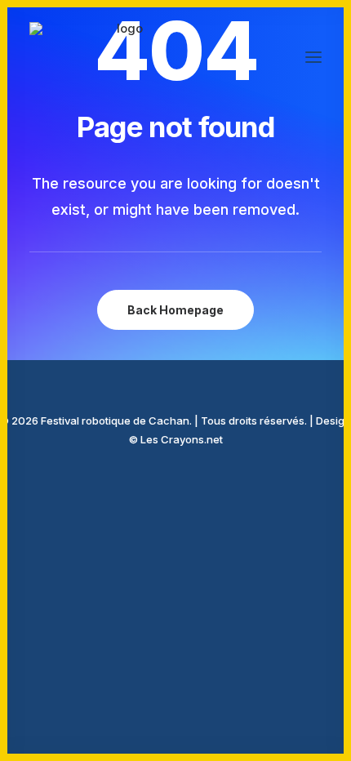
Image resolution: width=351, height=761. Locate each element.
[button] (313, 56)
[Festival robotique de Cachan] (123, 56)
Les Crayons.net (181, 439)
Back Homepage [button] (175, 310)
